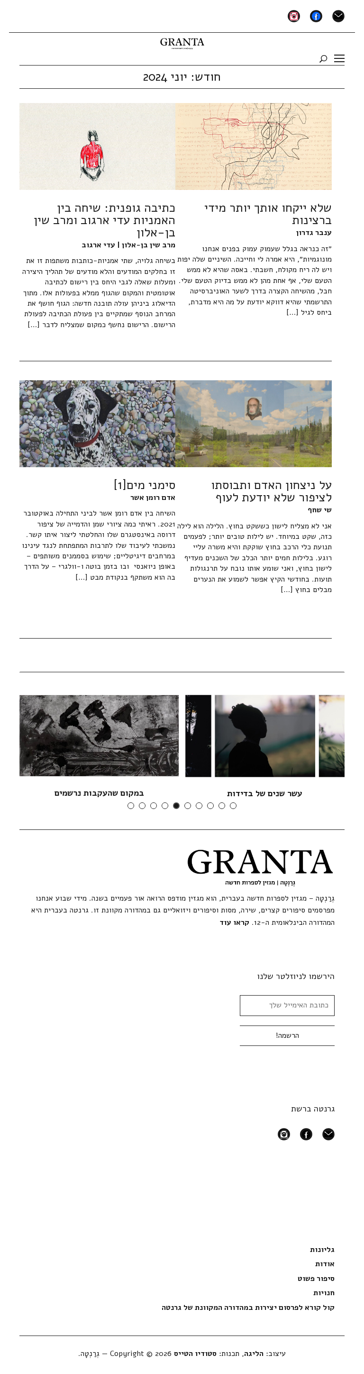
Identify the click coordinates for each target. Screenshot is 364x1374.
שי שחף (320, 510)
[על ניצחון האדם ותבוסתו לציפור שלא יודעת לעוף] (253, 423)
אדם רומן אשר (152, 497)
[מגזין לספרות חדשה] (182, 41)
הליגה (254, 1353)
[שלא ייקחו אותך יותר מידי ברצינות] (253, 146)
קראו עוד (234, 922)
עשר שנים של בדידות (264, 793)
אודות (325, 1264)
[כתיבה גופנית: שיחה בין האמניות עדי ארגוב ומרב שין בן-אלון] (97, 146)
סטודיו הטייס (195, 1353)
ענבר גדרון (314, 232)
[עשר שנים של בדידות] (265, 736)
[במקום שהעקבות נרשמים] (99, 735)
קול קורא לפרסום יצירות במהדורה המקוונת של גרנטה (248, 1307)
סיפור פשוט (316, 1278)
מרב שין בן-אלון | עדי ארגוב (128, 245)
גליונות (322, 1249)
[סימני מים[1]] (97, 423)
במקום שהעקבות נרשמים (99, 793)
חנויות (324, 1293)
